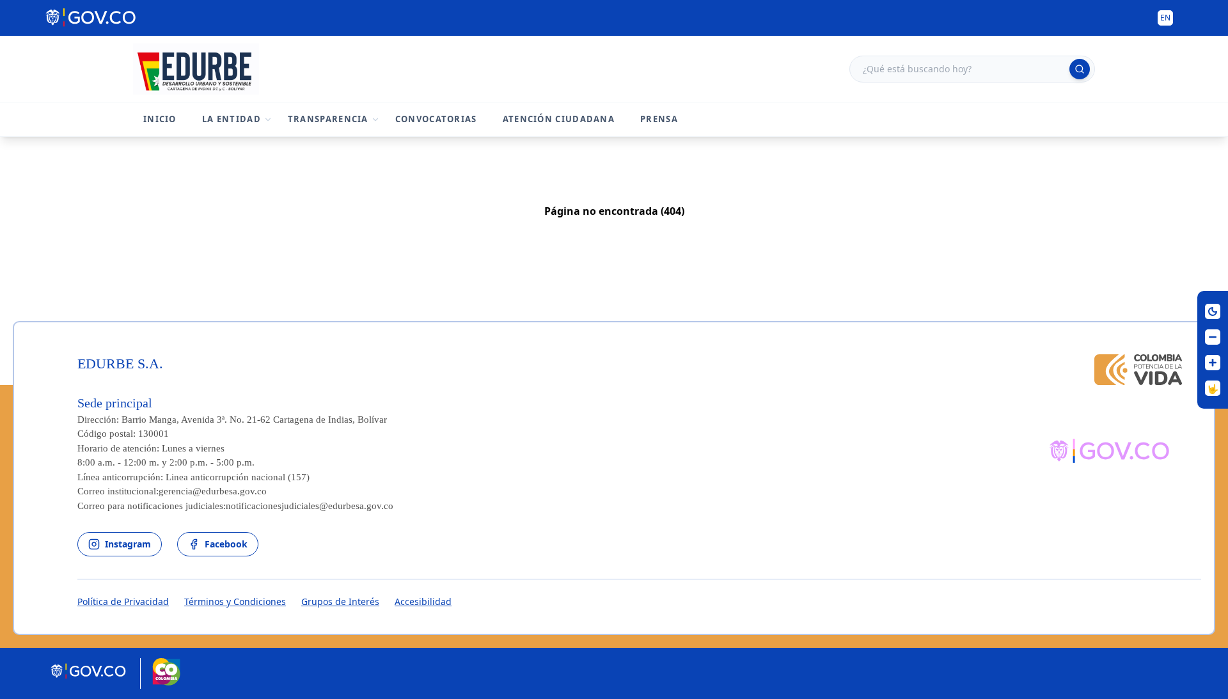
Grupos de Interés (340, 601)
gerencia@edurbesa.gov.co (213, 491)
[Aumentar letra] (1212, 362)
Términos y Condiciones (235, 601)
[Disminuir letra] (1212, 337)
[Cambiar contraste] (1212, 311)
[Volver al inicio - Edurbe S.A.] (196, 69)
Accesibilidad (423, 601)
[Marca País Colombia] (166, 673)
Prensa (659, 119)
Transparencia (328, 119)
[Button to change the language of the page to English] (1165, 18)
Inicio (160, 119)
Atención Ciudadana (559, 119)
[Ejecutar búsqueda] (1079, 69)
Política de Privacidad (123, 601)
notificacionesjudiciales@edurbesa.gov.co (309, 506)
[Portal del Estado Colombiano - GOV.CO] (91, 17)
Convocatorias (436, 119)
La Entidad (231, 119)
